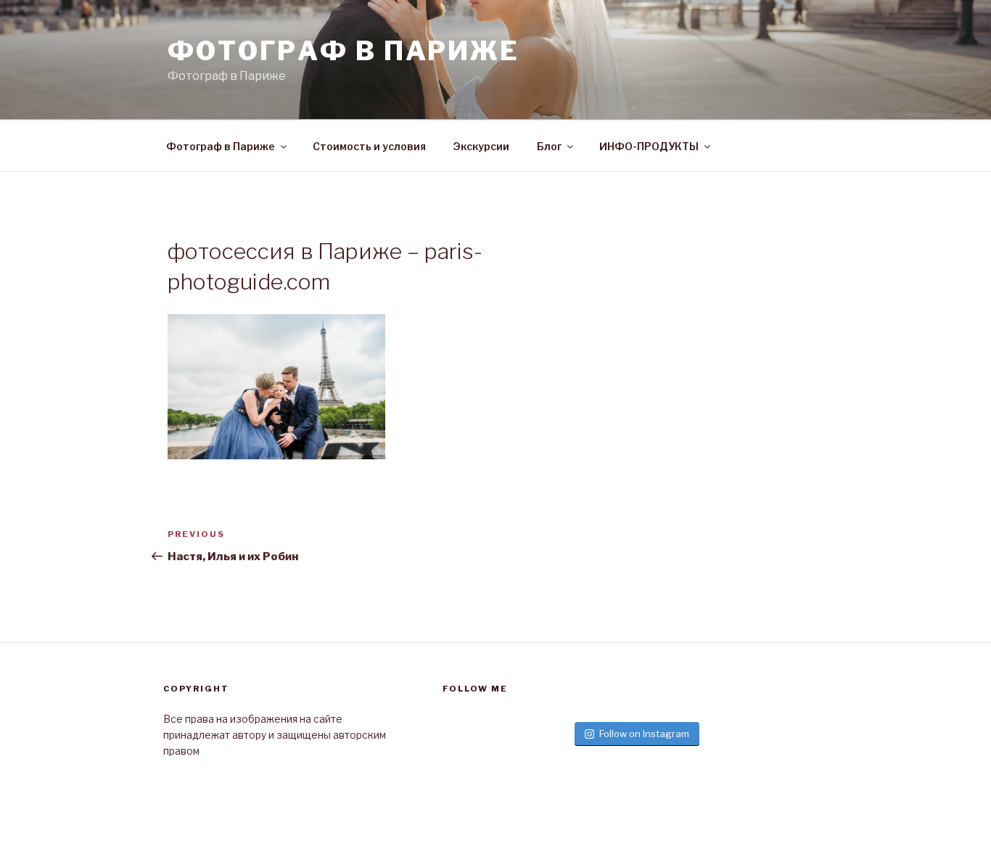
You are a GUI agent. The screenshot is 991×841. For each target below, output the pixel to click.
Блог (549, 146)
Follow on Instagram (644, 733)
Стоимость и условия (369, 146)
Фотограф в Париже (220, 146)
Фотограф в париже (343, 51)
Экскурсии (481, 146)
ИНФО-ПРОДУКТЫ (649, 146)
